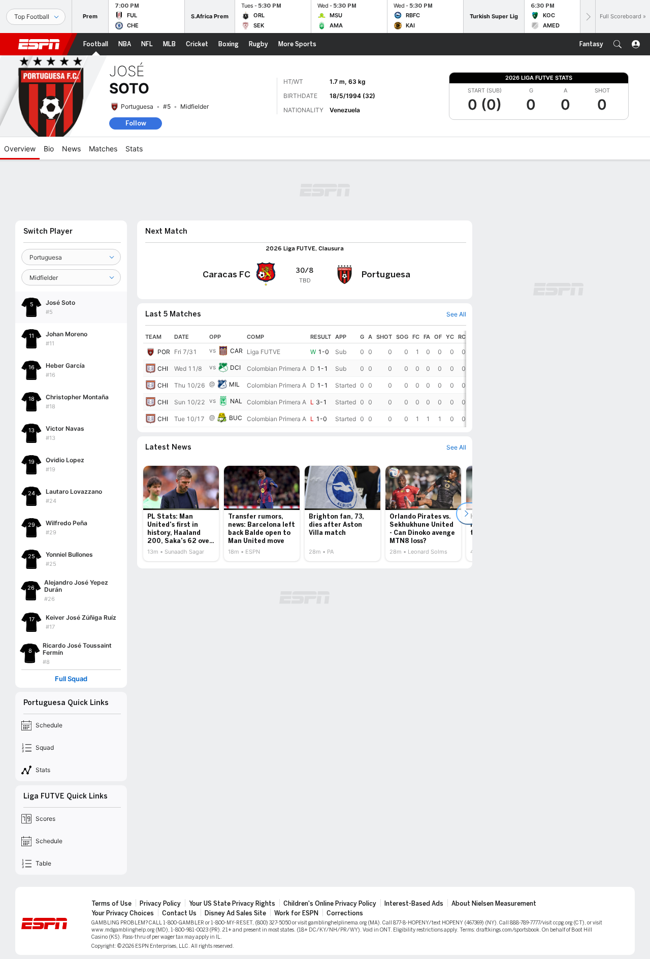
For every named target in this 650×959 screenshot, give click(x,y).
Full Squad (71, 679)
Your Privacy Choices (122, 913)
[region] (304, 379)
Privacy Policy (160, 903)
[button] (617, 44)
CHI (162, 368)
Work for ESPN (296, 913)
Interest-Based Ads (413, 903)
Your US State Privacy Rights (232, 903)
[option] (181, 513)
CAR (236, 351)
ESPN (39, 44)
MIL (234, 384)
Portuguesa (137, 106)
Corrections (345, 913)
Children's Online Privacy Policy (329, 903)
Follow (135, 123)
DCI (235, 367)
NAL (236, 401)
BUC (235, 418)
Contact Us (179, 913)
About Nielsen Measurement (493, 903)
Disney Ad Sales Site (235, 913)
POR (163, 352)
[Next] (587, 16)
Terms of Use (111, 903)
